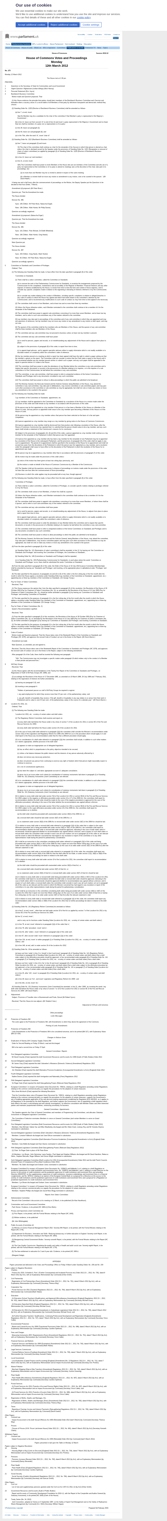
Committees (61, 48)
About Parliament (56, 44)
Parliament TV (90, 48)
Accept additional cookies (31, 24)
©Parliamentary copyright (14, 1508)
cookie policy (84, 17)
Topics (105, 48)
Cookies (90, 34)
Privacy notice (78, 1515)
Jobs (48, 1515)
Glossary (16, 1515)
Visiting (79, 44)
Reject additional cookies (64, 24)
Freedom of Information (37, 1515)
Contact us (116, 34)
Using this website (57, 1515)
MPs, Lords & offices (40, 44)
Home (8, 44)
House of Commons (13, 48)
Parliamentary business (21, 44)
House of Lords (27, 48)
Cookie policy (89, 1515)
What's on (37, 48)
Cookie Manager (100, 1515)
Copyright (68, 1515)
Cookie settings (91, 24)
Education (88, 44)
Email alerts (98, 34)
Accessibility (81, 34)
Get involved (70, 44)
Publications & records (75, 48)
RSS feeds (107, 34)
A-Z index (8, 1515)
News (99, 48)
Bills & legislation (49, 48)
